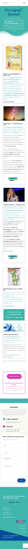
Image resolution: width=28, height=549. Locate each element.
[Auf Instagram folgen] (20, 521)
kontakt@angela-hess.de (9, 517)
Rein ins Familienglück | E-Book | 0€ (13, 74)
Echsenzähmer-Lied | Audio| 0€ (13, 289)
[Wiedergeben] (7, 317)
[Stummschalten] (17, 317)
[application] (14, 317)
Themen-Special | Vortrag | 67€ (14, 204)
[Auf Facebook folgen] (17, 521)
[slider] (20, 317)
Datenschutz (22, 526)
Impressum (22, 528)
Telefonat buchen (14, 376)
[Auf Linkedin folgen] (24, 521)
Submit (21, 480)
